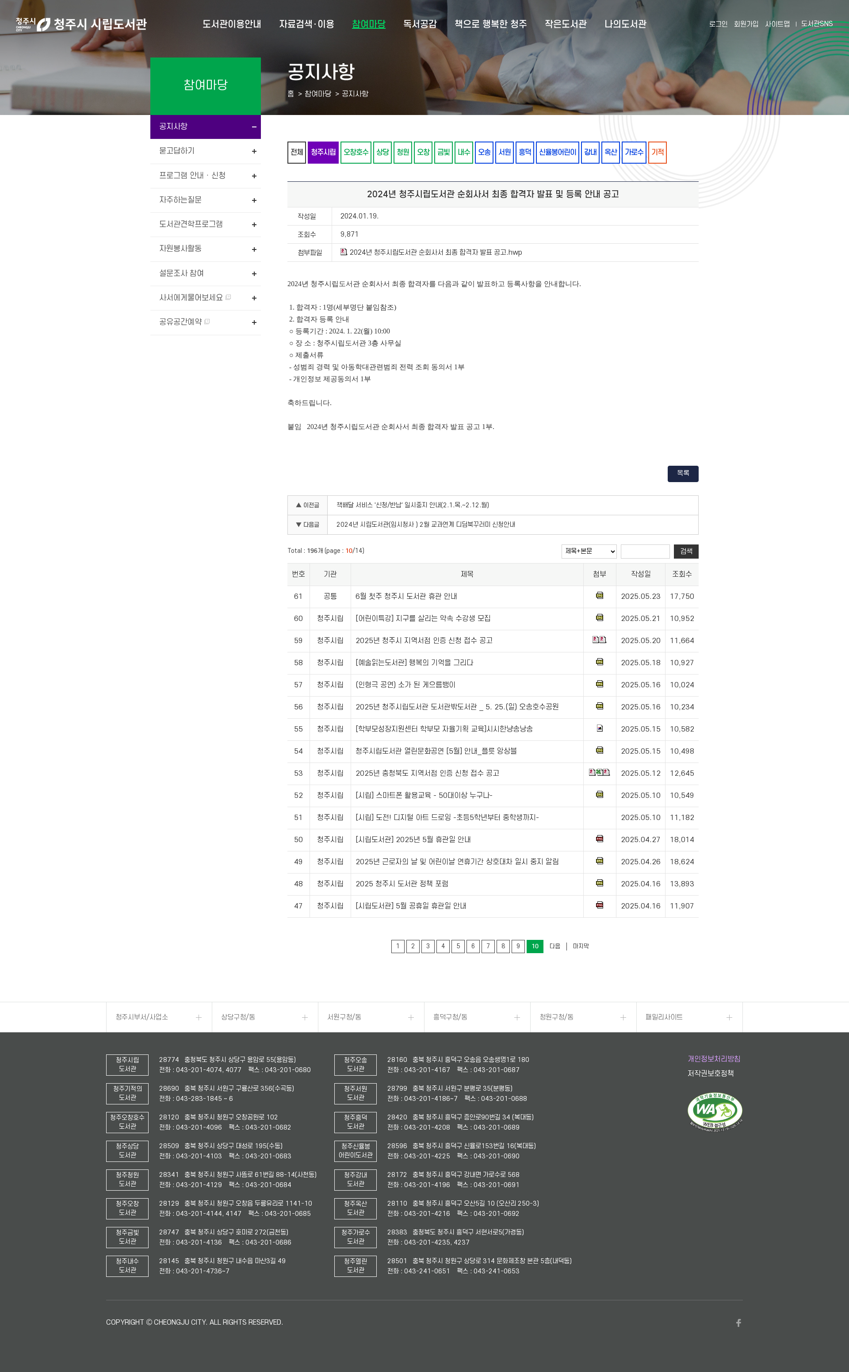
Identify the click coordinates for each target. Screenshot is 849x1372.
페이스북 (738, 1322)
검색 (686, 552)
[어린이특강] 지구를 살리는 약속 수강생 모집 (423, 619)
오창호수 (356, 152)
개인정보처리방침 (714, 1059)
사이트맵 (777, 24)
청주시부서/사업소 (141, 1017)
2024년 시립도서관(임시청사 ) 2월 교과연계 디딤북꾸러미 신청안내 (426, 525)
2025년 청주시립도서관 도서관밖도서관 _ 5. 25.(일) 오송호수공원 (457, 707)
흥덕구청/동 (450, 1017)
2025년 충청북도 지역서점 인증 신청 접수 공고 (427, 774)
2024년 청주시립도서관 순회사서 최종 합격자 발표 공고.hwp (436, 253)
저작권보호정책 (711, 1074)
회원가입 (746, 24)
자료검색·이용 (306, 24)
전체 (297, 152)
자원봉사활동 (180, 249)
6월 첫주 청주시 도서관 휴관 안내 (406, 597)
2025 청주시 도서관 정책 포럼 (402, 884)
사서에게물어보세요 (192, 298)
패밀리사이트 (664, 1017)
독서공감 (420, 24)
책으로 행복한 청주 (491, 24)
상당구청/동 (238, 1017)
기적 (657, 152)
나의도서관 (625, 24)
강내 (590, 152)
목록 (683, 473)
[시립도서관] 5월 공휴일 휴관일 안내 (411, 906)
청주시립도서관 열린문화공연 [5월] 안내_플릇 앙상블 (436, 751)
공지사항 (173, 127)
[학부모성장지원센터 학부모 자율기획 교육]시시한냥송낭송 (444, 729)
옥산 (610, 152)
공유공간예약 (181, 322)
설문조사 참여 (181, 273)
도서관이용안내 (232, 24)
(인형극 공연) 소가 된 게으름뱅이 (405, 685)
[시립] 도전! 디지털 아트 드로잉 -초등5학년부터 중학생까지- (447, 818)
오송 (484, 152)
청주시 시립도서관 (81, 24)
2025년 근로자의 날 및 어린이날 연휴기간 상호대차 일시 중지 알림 (457, 862)
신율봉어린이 (557, 152)
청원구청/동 (556, 1017)
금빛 (443, 152)
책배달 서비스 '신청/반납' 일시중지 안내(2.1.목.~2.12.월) (413, 505)
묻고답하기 (177, 151)
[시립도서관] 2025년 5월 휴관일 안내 (413, 840)
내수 (464, 152)
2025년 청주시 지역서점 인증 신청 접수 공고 (424, 641)
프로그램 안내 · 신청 (192, 176)
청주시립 (323, 152)
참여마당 (369, 24)
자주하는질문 (180, 200)
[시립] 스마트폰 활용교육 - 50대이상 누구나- (424, 796)
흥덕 (525, 152)
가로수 (634, 152)
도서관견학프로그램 (191, 224)
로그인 (718, 24)
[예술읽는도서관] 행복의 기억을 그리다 (414, 663)
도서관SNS (817, 24)
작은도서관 (566, 24)
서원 (504, 152)
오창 (423, 152)
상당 (382, 152)
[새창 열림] (715, 1130)
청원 (403, 152)
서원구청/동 (344, 1017)
